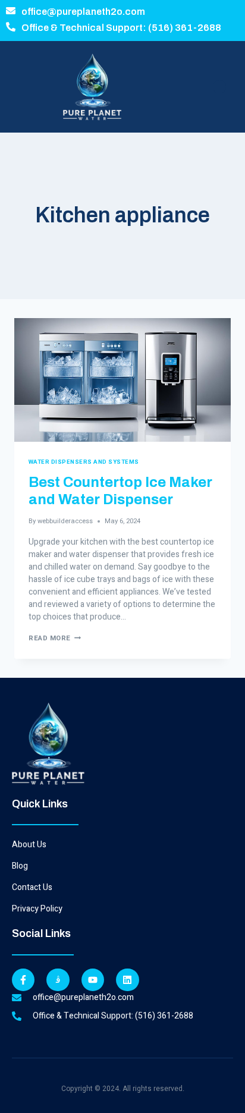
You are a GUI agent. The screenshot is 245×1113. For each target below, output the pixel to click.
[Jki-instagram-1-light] (57, 980)
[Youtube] (92, 980)
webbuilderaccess (65, 521)
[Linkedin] (127, 980)
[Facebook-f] (23, 980)
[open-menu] (219, 86)
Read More (55, 638)
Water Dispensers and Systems (84, 462)
